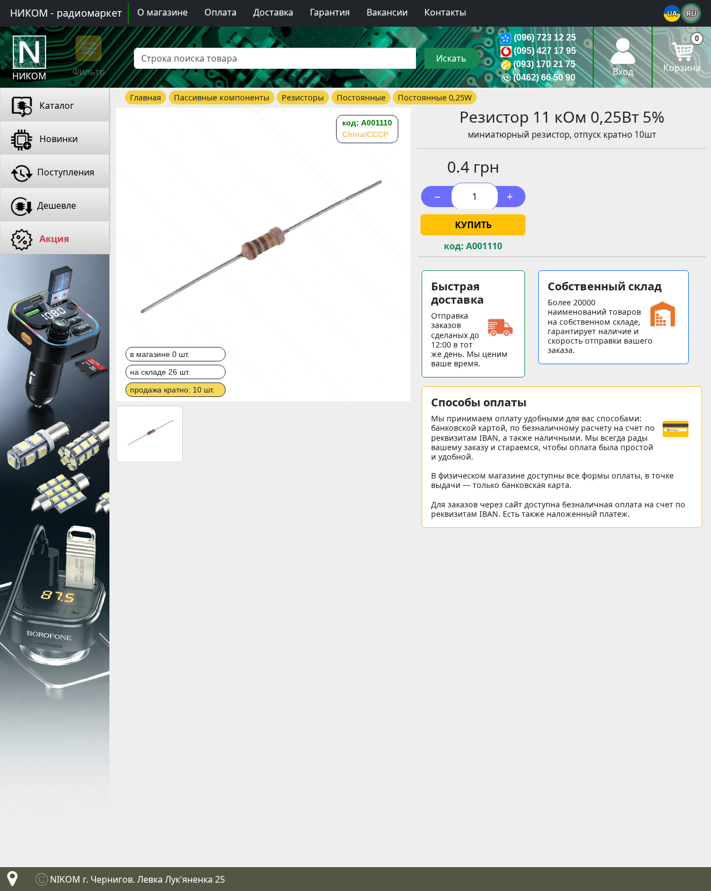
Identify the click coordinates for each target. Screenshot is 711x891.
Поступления (65, 172)
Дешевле (56, 205)
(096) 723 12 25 (545, 37)
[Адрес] (10, 881)
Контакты (445, 12)
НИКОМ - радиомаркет (66, 12)
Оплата (220, 12)
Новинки (57, 139)
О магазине (162, 12)
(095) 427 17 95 (545, 51)
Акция (53, 239)
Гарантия (330, 12)
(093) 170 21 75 (544, 64)
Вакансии (387, 12)
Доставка (273, 12)
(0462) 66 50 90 (544, 77)
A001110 (484, 246)
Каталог (55, 105)
